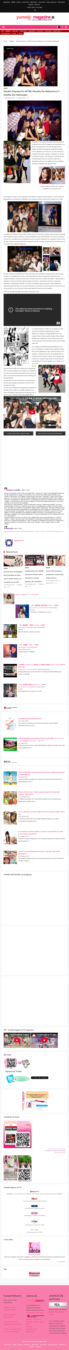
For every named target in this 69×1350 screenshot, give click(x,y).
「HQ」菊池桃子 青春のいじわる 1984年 (31, 625)
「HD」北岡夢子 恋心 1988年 (28, 645)
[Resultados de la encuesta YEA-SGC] (10, 724)
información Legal (31, 1329)
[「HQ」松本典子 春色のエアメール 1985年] (10, 690)
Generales (40, 31)
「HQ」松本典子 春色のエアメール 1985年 (32, 684)
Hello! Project (33, 2)
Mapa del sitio (30, 1331)
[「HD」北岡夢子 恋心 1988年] (10, 651)
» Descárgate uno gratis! (59, 1152)
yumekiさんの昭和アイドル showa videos (26, 594)
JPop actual (41, 2)
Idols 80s (30, 4)
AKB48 (13, 2)
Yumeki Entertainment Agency (35, 1312)
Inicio (2, 31)
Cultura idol (25, 2)
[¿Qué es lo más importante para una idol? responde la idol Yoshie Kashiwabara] (10, 857)
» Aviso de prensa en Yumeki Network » (56, 1148)
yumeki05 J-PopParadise (39, 607)
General (19, 2)
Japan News (6, 2)
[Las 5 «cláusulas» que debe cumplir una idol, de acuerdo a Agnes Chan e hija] (10, 817)
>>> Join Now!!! (60, 1262)
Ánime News (61, 2)
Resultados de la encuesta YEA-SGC (30, 718)
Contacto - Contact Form (33, 1319)
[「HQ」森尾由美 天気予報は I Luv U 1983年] (22, 611)
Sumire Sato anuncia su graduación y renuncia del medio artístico (55, 574)
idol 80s (21, 33)
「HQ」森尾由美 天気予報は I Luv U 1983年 (44, 605)
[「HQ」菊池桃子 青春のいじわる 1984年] (10, 631)
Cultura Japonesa (51, 2)
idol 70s (14, 33)
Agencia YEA (21, 98)
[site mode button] (58, 27)
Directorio (29, 1327)
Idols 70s (37, 4)
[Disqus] (34, 460)
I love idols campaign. (34, 1254)
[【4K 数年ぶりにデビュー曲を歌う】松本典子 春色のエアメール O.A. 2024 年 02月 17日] (10, 670)
